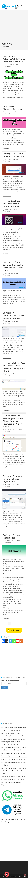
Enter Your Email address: (10, 680)
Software (16, 321)
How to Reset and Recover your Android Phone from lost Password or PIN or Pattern (13, 421)
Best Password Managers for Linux (12, 107)
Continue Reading (7, 101)
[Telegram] (10, 641)
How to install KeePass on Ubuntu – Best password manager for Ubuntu (14, 367)
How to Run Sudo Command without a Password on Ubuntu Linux (13, 266)
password (7, 46)
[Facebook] (3, 641)
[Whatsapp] (14, 641)
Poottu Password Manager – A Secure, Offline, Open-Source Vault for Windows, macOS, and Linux (13, 741)
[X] (6, 641)
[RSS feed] (21, 641)
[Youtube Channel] (17, 641)
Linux (16, 64)
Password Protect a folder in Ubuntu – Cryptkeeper (12, 479)
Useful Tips (18, 429)
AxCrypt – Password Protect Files (12, 536)
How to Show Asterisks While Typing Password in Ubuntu (14, 59)
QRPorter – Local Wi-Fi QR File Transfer (13, 759)
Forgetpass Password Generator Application (14, 155)
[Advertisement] (14, 27)
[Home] (2, 46)
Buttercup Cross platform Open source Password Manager (13, 315)
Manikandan (8, 66)
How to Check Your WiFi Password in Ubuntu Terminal (12, 204)
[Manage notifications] (25, 875)
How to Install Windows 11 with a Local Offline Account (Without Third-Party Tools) (13, 771)
